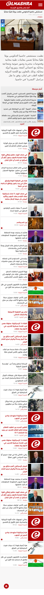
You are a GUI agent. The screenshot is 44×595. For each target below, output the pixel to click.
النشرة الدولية (22, 135)
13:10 (15, 383)
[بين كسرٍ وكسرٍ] (35, 223)
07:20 (19, 201)
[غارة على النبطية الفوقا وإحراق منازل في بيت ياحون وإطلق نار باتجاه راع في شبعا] (35, 184)
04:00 (16, 317)
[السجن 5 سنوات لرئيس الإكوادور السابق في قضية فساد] (35, 210)
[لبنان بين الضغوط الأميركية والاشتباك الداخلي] (35, 314)
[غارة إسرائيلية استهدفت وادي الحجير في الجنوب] (35, 418)
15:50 (17, 421)
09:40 (15, 135)
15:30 (19, 279)
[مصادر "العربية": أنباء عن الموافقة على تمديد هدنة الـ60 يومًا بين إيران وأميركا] (40, 110)
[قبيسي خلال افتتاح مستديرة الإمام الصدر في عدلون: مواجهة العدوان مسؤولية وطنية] (35, 171)
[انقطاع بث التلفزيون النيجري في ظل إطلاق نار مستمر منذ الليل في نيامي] (35, 288)
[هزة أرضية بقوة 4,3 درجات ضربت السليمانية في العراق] (35, 392)
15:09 (19, 369)
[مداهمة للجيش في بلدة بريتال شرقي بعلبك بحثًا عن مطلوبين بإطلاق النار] (35, 405)
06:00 (16, 435)
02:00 (16, 225)
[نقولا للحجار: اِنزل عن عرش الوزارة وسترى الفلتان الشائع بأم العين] (35, 145)
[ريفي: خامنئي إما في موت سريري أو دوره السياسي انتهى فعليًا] (35, 457)
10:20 (17, 188)
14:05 (17, 344)
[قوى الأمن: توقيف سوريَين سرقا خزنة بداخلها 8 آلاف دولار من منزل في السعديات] (35, 301)
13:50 (19, 460)
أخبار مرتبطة (37, 89)
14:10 (17, 305)
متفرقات (39, 16)
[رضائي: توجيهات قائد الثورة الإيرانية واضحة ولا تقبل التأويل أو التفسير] (35, 132)
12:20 (15, 395)
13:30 (15, 292)
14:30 (15, 213)
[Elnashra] (19, 3)
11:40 (19, 175)
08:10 (19, 162)
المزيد (22, 123)
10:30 (19, 148)
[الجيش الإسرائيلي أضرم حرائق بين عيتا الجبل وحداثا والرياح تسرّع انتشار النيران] (35, 340)
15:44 (15, 266)
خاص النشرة (23, 224)
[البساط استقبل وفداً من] (35, 366)
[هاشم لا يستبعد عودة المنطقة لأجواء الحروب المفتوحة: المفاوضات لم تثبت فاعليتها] (35, 236)
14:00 (19, 253)
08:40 (19, 240)
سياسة (25, 148)
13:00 (15, 331)
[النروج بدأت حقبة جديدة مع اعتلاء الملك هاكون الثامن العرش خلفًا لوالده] (35, 353)
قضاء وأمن (23, 188)
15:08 (15, 357)
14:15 (17, 409)
